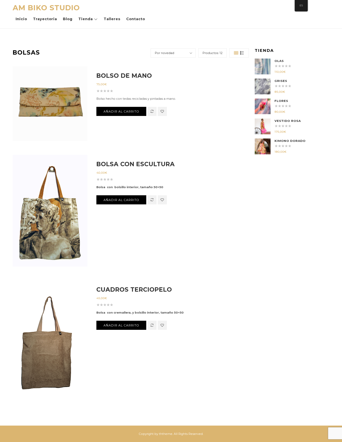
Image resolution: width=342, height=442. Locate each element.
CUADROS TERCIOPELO (134, 289)
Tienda (85, 19)
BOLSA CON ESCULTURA (135, 164)
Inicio (21, 19)
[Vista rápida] (50, 106)
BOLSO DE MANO (124, 75)
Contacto (135, 19)
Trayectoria (45, 19)
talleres (112, 19)
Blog (67, 19)
